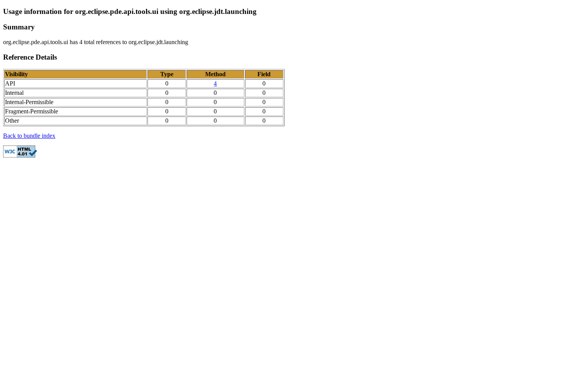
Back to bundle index (29, 135)
